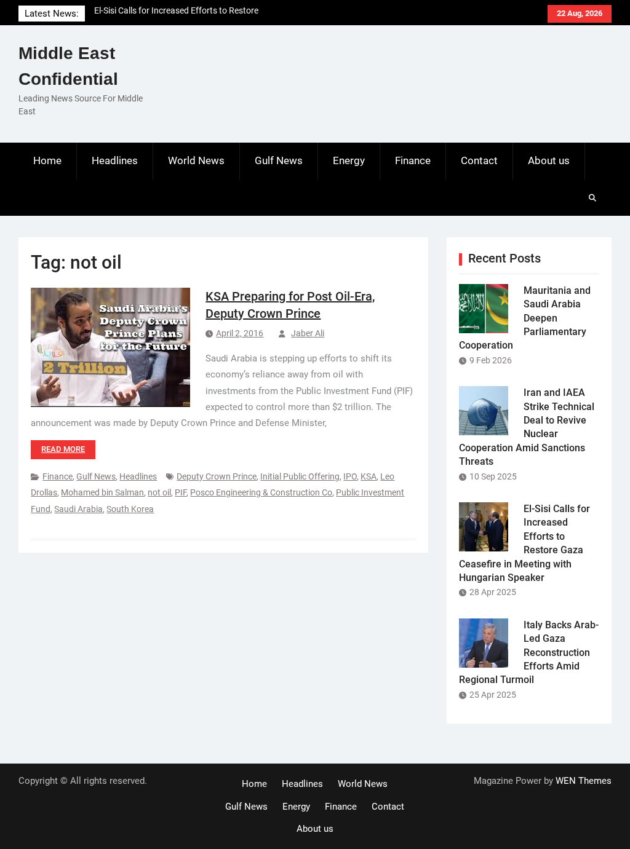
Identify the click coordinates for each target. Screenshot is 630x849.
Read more (63, 449)
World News (196, 160)
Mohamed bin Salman (102, 492)
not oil (159, 492)
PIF (180, 492)
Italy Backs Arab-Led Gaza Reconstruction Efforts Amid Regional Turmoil (529, 652)
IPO (350, 476)
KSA (369, 476)
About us (549, 160)
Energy (349, 160)
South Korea (130, 509)
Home (47, 160)
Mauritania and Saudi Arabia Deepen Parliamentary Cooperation (525, 318)
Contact (479, 160)
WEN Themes (584, 780)
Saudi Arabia (78, 509)
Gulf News (279, 160)
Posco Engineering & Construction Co (261, 492)
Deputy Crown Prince (217, 476)
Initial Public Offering (300, 476)
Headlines (115, 160)
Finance (413, 160)
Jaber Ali (307, 333)
